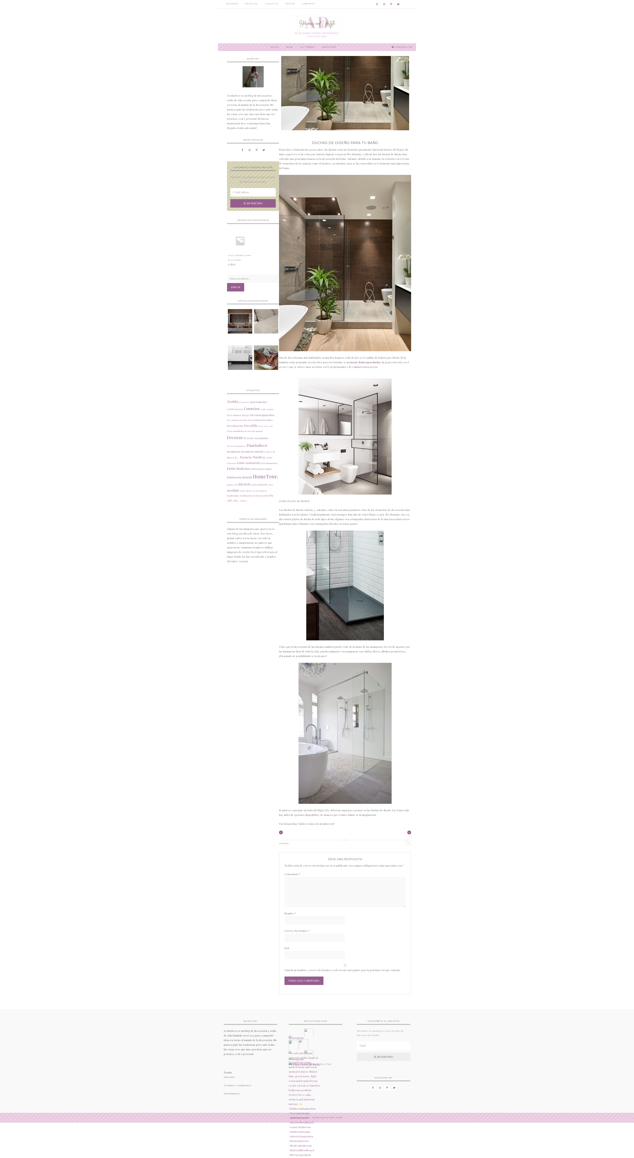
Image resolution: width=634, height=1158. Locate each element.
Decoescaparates (262, 415)
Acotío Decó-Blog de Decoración (317, 26)
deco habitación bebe (237, 420)
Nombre (290, 913)
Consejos (252, 408)
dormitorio (234, 451)
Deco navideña (235, 431)
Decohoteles (235, 426)
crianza (270, 409)
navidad (233, 490)
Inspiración (232, 484)
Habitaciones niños (261, 468)
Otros (248, 490)
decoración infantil (253, 431)
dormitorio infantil (252, 451)
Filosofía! (229, 1077)
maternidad (258, 484)
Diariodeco (257, 445)
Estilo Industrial (248, 463)
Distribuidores (232, 1093)
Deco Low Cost (265, 426)
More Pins (325, 1064)
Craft (263, 409)
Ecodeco (268, 452)
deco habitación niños (260, 420)
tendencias (233, 495)
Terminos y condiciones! (237, 1085)
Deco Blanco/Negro (238, 415)
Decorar (284, 843)
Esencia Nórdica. (253, 457)
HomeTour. (265, 476)
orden (242, 491)
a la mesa (244, 402)
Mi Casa (268, 484)
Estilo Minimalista (269, 463)
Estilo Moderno (238, 468)
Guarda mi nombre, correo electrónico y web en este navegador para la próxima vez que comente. (342, 970)
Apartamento (258, 402)
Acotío (232, 401)
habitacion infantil (239, 477)
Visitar (243, 500)
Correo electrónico (296, 930)
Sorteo (263, 490)
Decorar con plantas (256, 438)
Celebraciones (235, 409)
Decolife (251, 425)
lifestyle (245, 484)
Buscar (235, 287)
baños (311, 823)
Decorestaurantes (236, 446)
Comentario (292, 874)
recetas (255, 491)
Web (286, 948)
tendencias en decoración (254, 495)
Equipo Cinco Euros (331, 1118)
